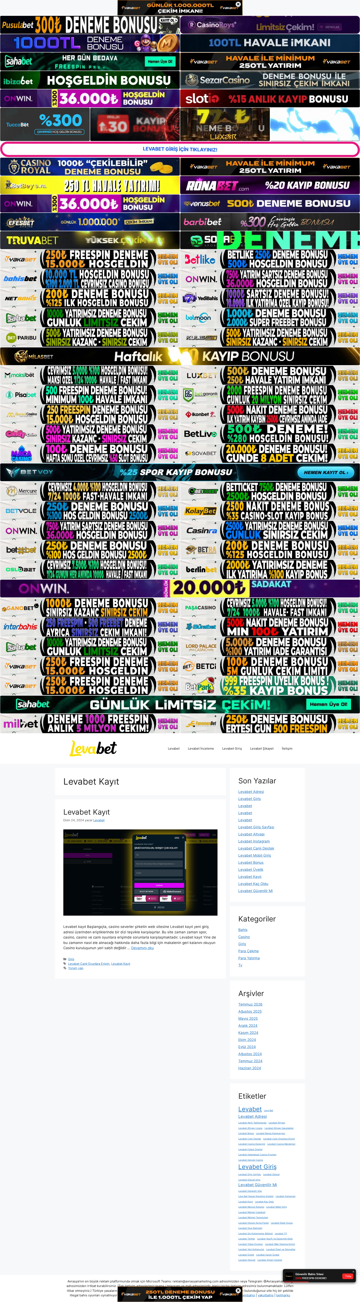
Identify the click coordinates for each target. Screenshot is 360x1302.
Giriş (71, 959)
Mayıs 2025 (248, 1018)
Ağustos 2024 (250, 1054)
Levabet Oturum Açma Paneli (253, 1223)
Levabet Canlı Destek (256, 848)
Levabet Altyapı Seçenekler (279, 1128)
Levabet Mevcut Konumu (251, 1207)
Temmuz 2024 (250, 1061)
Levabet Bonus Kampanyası (270, 1133)
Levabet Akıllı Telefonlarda (252, 1122)
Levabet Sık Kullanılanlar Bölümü (255, 1233)
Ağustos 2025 (250, 1011)
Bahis (243, 930)
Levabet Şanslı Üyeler (267, 1254)
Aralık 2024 (248, 1026)
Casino (244, 937)
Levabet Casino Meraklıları (281, 1144)
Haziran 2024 (249, 1068)
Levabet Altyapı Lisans (250, 1128)
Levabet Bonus (251, 862)
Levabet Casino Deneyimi (251, 1144)
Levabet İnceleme (201, 748)
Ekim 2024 (247, 1040)
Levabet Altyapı (251, 834)
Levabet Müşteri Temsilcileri (253, 1217)
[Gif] (180, 356)
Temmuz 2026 (250, 1004)
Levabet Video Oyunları (250, 1244)
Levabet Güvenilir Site (250, 1191)
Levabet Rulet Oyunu (282, 1223)
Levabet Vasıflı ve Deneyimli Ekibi (275, 1238)
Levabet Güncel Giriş (249, 1179)
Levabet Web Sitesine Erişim (280, 1244)
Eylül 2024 (247, 1047)
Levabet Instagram (254, 841)
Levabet (174, 748)
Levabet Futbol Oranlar (250, 1149)
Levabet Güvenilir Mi (255, 891)
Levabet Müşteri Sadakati (251, 1212)
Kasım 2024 (248, 1033)
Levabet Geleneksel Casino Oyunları (257, 1154)
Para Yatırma (249, 958)
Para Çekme (248, 951)
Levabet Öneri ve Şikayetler (280, 1249)
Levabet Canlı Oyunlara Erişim (89, 963)
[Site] (90, 259)
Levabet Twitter (246, 1238)
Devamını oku (142, 948)
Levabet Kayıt (86, 812)
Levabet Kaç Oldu (253, 884)
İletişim (287, 748)
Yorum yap (75, 968)
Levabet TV (281, 1233)
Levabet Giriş (232, 748)
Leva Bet (268, 1110)
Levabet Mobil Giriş (254, 855)
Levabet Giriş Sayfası (256, 827)
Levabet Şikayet (262, 748)
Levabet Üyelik (250, 870)
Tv (240, 965)
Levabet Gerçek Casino (250, 1160)
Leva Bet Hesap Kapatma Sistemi (256, 1196)
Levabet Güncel (271, 1174)
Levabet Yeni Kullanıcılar (251, 1249)
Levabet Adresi (251, 792)
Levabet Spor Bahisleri (250, 1228)
